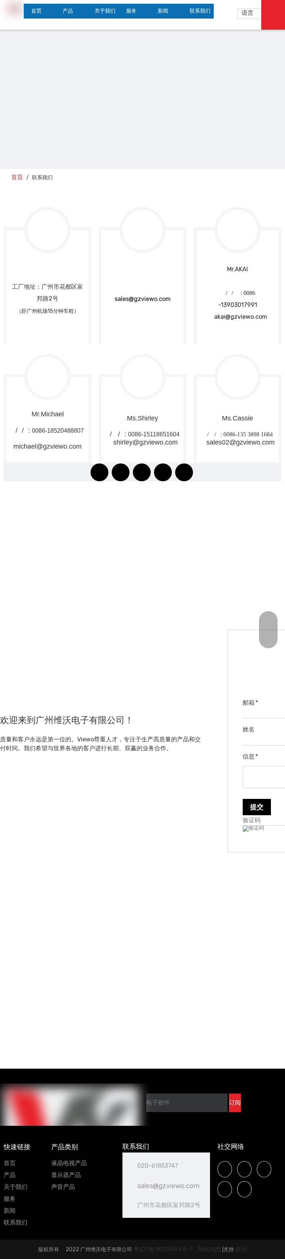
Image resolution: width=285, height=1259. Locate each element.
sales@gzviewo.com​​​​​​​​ (143, 298)
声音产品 (63, 1186)
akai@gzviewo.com (237, 316)
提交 (256, 807)
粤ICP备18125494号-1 (163, 1249)
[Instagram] (163, 472)
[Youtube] (142, 472)
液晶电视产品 (69, 1163)
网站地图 (209, 1249)
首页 (10, 1163)
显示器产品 (66, 1174)
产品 (10, 1174)
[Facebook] (99, 472)
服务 (10, 1198)
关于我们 (15, 1186)
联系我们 (15, 1222)
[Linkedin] (121, 472)
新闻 (10, 1210)
